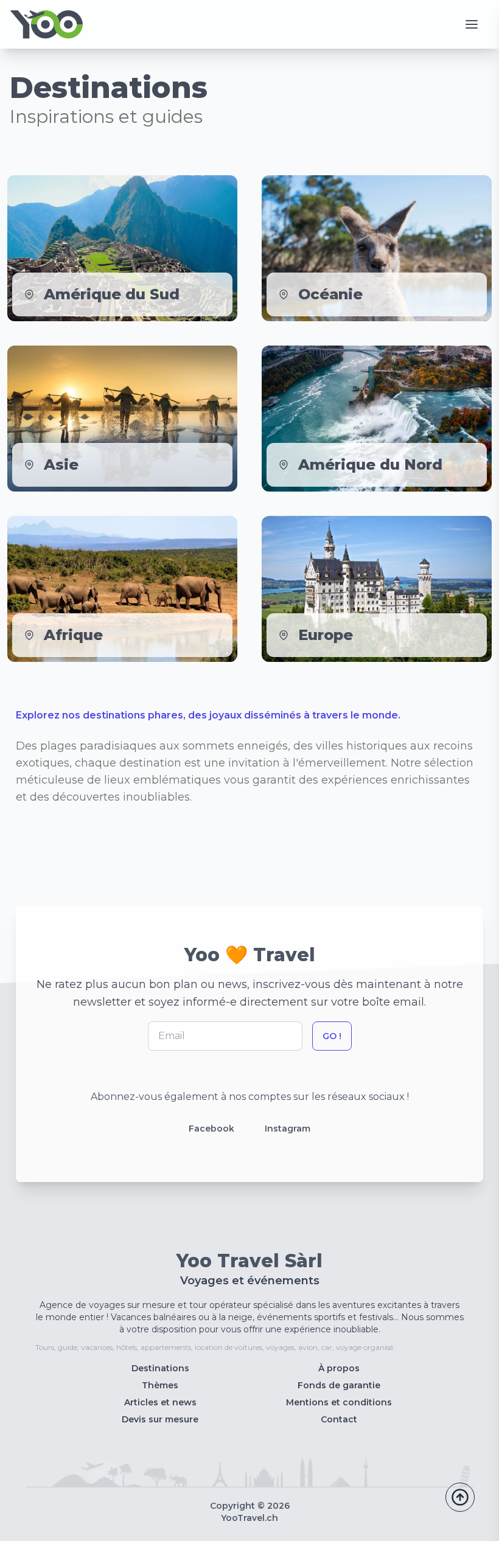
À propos (339, 1368)
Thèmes (160, 1385)
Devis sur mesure (160, 1419)
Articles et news (160, 1402)
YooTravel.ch (249, 1517)
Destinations (160, 1368)
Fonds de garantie (339, 1385)
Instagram (287, 1128)
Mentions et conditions (339, 1402)
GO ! (332, 1036)
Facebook (211, 1128)
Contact (339, 1419)
